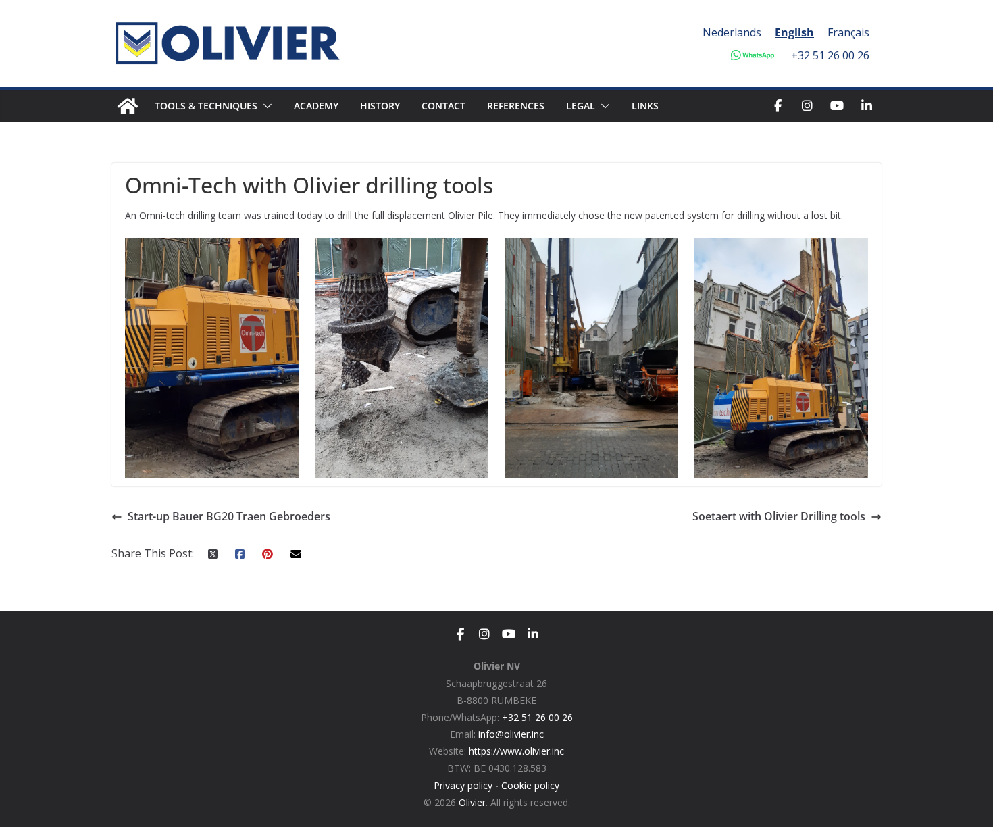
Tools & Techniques (206, 105)
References (515, 105)
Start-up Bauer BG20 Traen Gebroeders (229, 516)
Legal (580, 105)
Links (645, 105)
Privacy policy (463, 785)
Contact (443, 105)
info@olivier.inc (511, 734)
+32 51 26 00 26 (830, 55)
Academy (316, 105)
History (380, 105)
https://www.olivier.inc (516, 751)
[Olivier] (127, 106)
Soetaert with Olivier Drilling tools (778, 516)
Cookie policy (530, 785)
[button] (264, 106)
